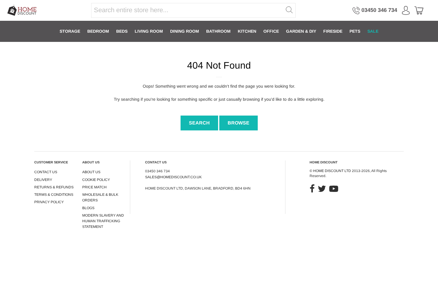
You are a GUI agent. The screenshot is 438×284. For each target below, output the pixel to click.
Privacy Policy (49, 202)
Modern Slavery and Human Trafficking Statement (103, 221)
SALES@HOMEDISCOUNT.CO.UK (173, 177)
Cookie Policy (96, 180)
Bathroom (218, 31)
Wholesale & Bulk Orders (100, 197)
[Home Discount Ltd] (22, 10)
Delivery (43, 180)
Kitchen (247, 31)
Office (271, 31)
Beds (122, 31)
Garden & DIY (301, 31)
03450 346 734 (379, 10)
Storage (70, 31)
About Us (91, 172)
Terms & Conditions (53, 195)
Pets (355, 31)
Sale (372, 31)
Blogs (88, 208)
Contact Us (45, 172)
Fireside (332, 31)
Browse (238, 122)
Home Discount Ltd (332, 171)
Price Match (94, 187)
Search (199, 122)
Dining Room (184, 31)
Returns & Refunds (54, 187)
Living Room (149, 31)
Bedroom (98, 31)
